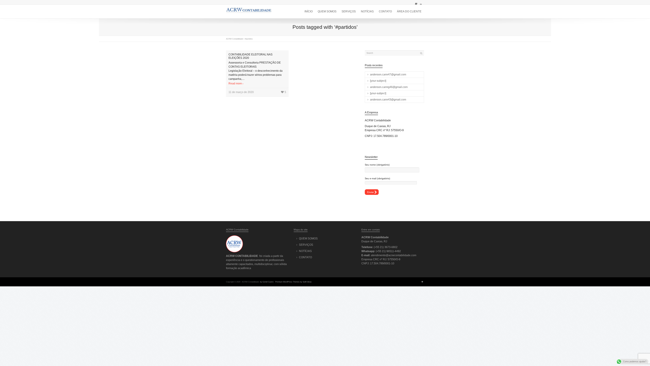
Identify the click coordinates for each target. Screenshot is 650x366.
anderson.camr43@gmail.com (388, 99)
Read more (235, 83)
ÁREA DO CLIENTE (409, 11)
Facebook (417, 3)
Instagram (422, 3)
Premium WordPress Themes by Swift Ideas (293, 282)
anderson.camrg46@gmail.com (389, 87)
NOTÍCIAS (367, 11)
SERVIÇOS (349, 11)
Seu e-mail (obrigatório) (377, 178)
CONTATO (385, 11)
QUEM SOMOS (327, 11)
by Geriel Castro (267, 282)
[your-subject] (378, 80)
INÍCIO (309, 11)
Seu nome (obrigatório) (377, 164)
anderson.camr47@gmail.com (388, 74)
